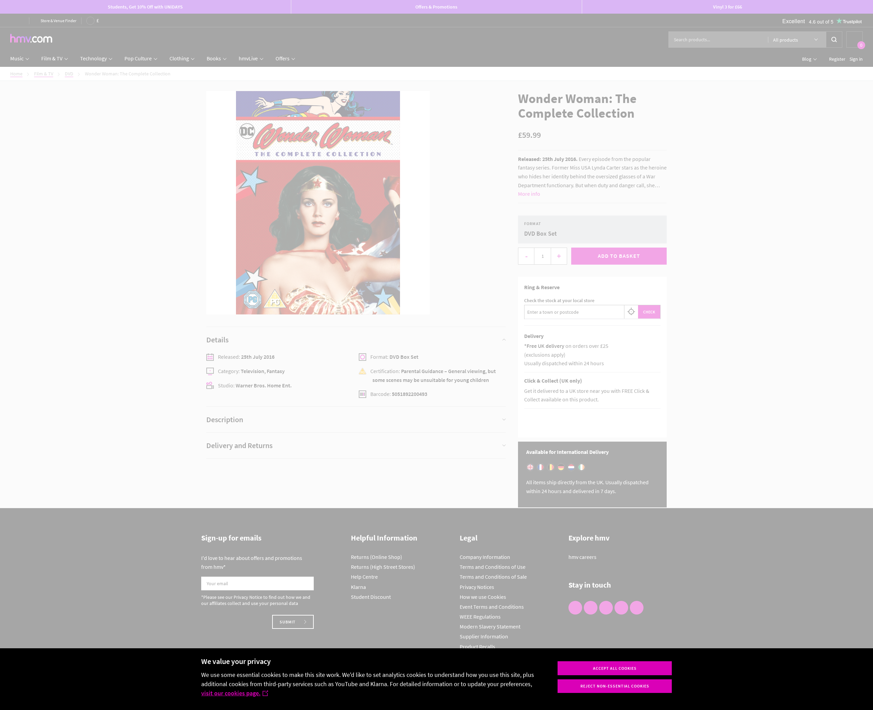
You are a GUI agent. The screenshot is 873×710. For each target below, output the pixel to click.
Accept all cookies (615, 668)
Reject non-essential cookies (614, 686)
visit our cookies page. (231, 693)
